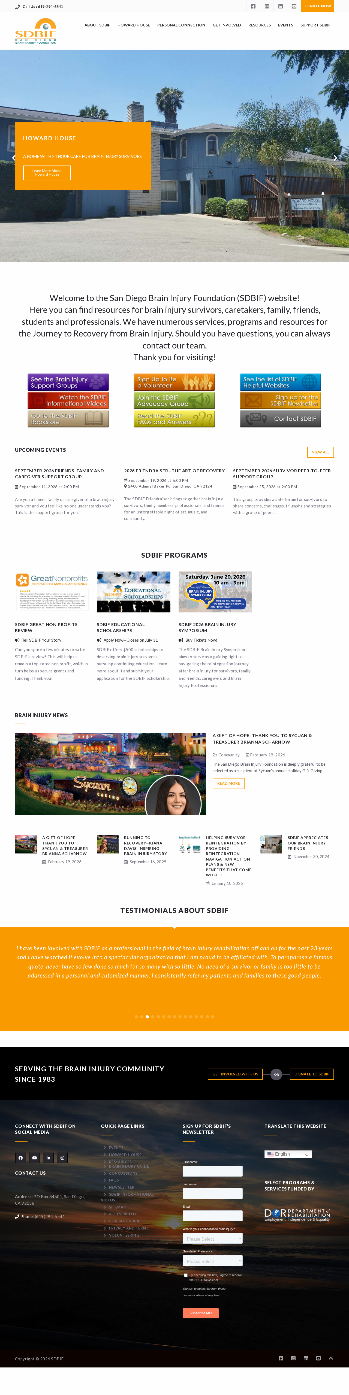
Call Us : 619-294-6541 (43, 6)
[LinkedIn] (280, 6)
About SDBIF (97, 25)
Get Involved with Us (235, 1074)
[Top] (331, 1358)
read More (228, 783)
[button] (136, 1016)
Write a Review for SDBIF (47, 186)
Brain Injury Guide (129, 1166)
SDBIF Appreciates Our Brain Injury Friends (308, 842)
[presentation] (13, 158)
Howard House (134, 25)
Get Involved (227, 25)
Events (285, 25)
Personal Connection (181, 25)
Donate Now (317, 6)
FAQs (114, 1180)
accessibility (123, 1214)
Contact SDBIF (124, 1221)
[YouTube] (294, 6)
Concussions (123, 1173)
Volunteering (124, 1235)
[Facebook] (253, 6)
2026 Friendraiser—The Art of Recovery (174, 470)
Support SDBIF (315, 25)
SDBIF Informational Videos (127, 1197)
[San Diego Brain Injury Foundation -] (36, 31)
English (282, 1154)
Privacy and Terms (129, 1228)
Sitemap (117, 1207)
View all (320, 452)
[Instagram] (266, 6)
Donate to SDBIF (311, 1074)
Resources (259, 25)
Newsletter (122, 1187)
